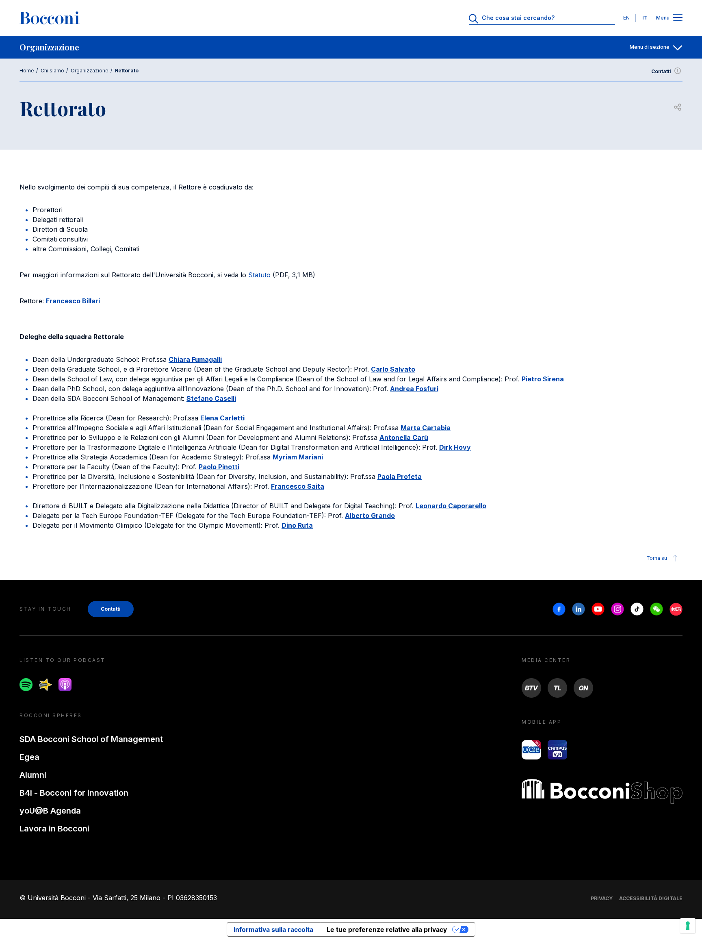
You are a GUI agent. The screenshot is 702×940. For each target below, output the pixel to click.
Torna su (656, 558)
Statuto (259, 275)
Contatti (661, 71)
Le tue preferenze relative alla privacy (387, 929)
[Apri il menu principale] (677, 18)
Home (27, 70)
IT (645, 18)
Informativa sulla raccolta (273, 929)
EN (626, 18)
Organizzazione (89, 70)
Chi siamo (52, 70)
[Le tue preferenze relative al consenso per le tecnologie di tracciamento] (688, 925)
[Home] (50, 18)
